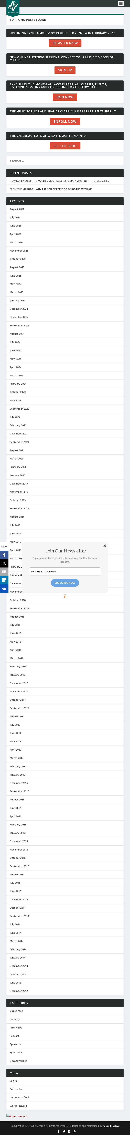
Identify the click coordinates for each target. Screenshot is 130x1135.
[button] (66, 550)
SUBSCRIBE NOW (65, 582)
